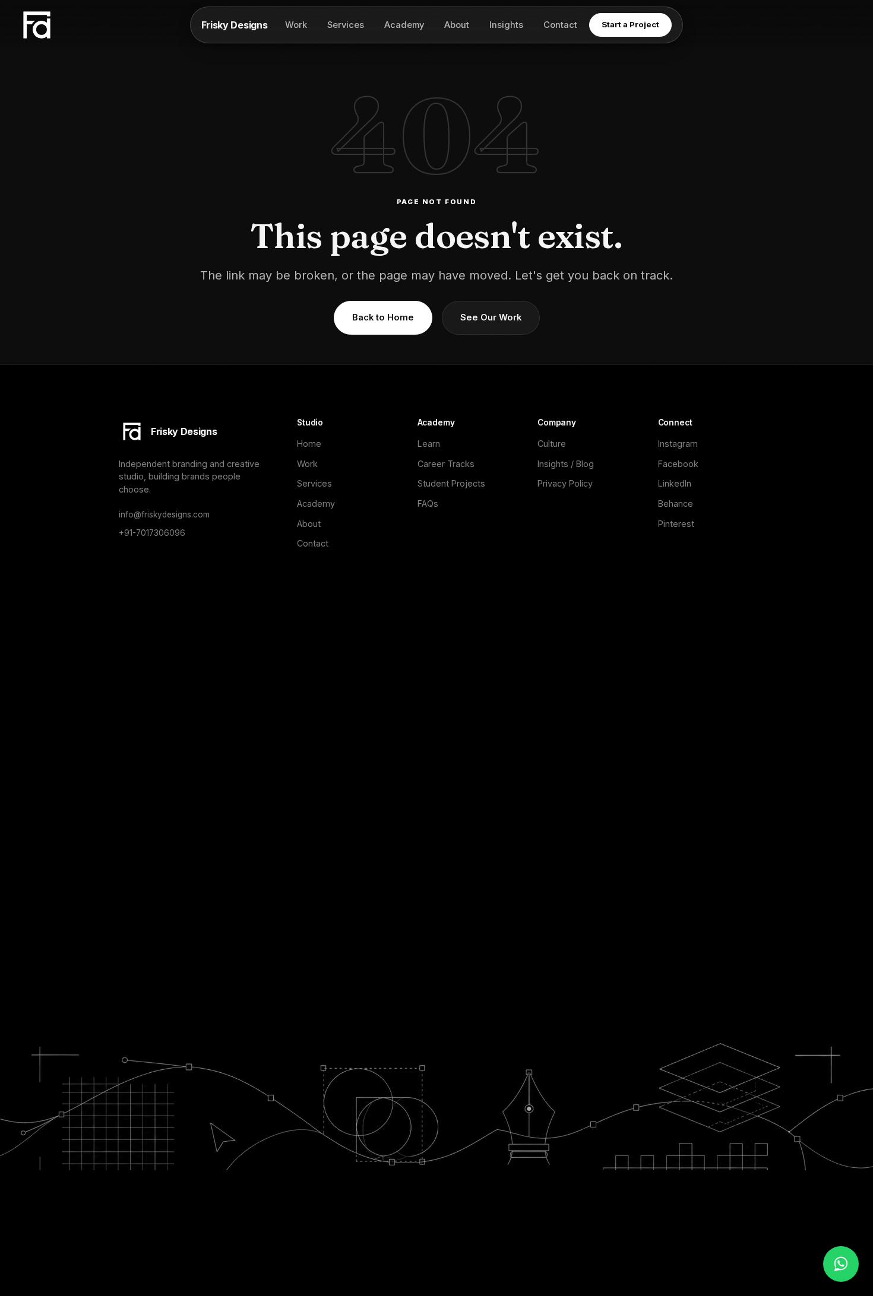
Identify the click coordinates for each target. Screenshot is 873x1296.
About (456, 25)
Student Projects (451, 483)
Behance (675, 503)
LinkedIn (674, 483)
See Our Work (490, 317)
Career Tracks (446, 464)
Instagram (678, 444)
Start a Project (630, 24)
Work (296, 25)
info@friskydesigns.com (164, 514)
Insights (506, 25)
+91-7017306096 (152, 533)
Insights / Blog (565, 464)
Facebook (678, 464)
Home (309, 444)
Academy (404, 25)
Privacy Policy (565, 483)
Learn (428, 444)
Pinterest (676, 524)
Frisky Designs (234, 25)
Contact (560, 25)
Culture (551, 444)
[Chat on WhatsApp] (841, 1264)
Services (345, 25)
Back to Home (383, 317)
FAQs (427, 503)
